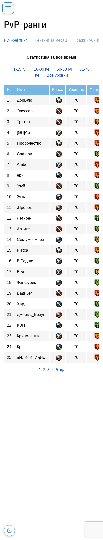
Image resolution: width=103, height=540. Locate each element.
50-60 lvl (64, 69)
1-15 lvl (20, 69)
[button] (8, 8)
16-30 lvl (41, 69)
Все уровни (57, 75)
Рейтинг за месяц (51, 40)
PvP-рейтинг (15, 40)
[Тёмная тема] (9, 530)
